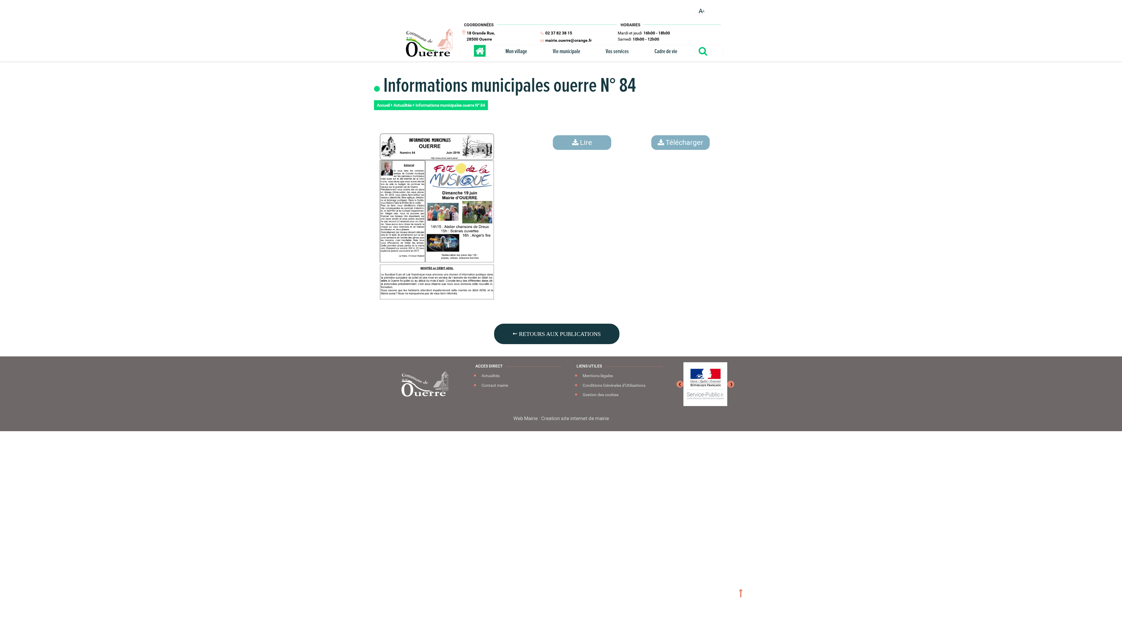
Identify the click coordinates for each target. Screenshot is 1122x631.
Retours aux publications (559, 334)
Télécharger (684, 142)
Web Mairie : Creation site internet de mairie (561, 418)
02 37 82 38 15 (558, 33)
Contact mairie (494, 385)
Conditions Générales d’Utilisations (613, 385)
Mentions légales (597, 375)
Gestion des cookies (600, 394)
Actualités (403, 105)
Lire (586, 142)
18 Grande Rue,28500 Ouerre (481, 36)
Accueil (383, 105)
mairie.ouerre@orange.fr (568, 40)
